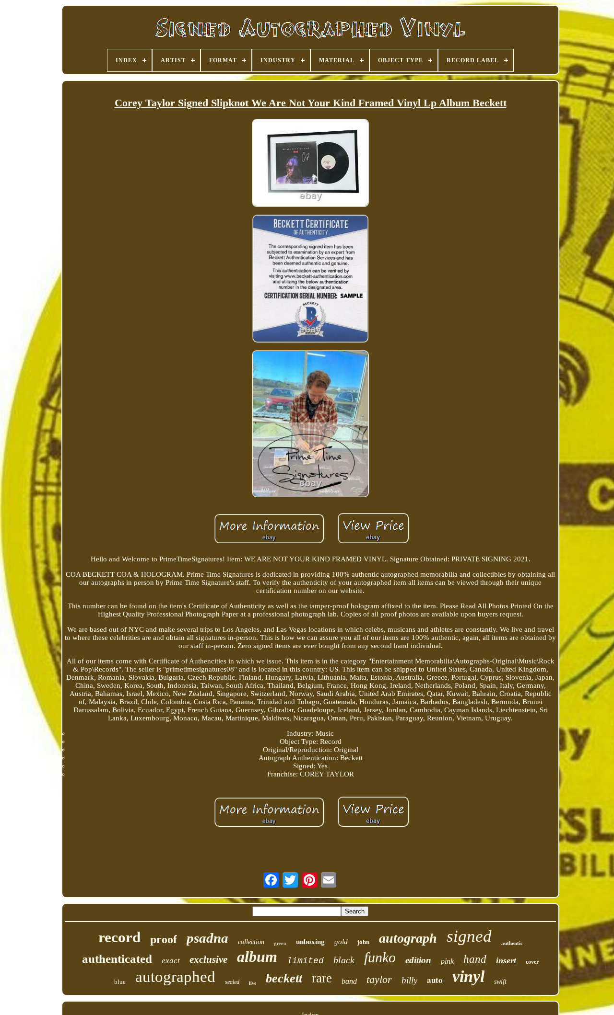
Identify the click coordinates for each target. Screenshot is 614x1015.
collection (251, 942)
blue (120, 981)
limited (305, 961)
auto (435, 980)
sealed (232, 982)
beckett (284, 978)
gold (341, 942)
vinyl (468, 976)
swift (500, 981)
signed (469, 936)
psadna (207, 938)
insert (506, 960)
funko (380, 957)
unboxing (310, 942)
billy (409, 980)
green (280, 943)
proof (163, 939)
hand (474, 959)
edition (418, 960)
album (257, 956)
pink (447, 961)
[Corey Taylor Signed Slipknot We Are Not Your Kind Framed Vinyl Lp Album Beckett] (310, 163)
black (343, 960)
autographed (175, 976)
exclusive (208, 959)
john (363, 942)
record (119, 937)
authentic (512, 943)
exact (171, 960)
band (349, 981)
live (252, 983)
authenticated (117, 958)
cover (532, 961)
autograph (408, 938)
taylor (379, 979)
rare (322, 978)
